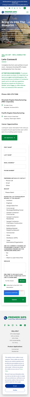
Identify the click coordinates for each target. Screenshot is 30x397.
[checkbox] (15, 183)
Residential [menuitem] (15, 351)
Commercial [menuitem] (15, 349)
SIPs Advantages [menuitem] (15, 334)
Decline (15, 390)
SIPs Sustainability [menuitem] (15, 340)
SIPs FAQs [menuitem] (15, 338)
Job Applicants (8, 137)
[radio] (15, 181)
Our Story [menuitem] (15, 342)
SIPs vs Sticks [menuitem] (15, 336)
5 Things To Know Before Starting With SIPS (14, 4)
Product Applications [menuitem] (15, 346)
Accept (15, 386)
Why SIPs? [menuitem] (15, 331)
